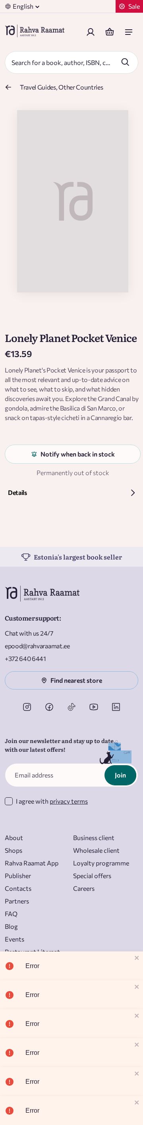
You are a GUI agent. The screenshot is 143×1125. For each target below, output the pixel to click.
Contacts (18, 888)
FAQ (11, 913)
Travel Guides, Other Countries (61, 87)
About (14, 837)
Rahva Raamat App (31, 863)
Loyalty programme (101, 863)
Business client (93, 837)
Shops (13, 850)
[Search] (125, 62)
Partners (17, 901)
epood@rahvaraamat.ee (37, 645)
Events (14, 939)
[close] (137, 958)
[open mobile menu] (128, 32)
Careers (84, 888)
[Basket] (109, 32)
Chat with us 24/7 (29, 633)
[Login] (90, 32)
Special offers (92, 875)
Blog (11, 926)
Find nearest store (76, 680)
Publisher (18, 875)
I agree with (52, 801)
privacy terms (69, 801)
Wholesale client (96, 850)
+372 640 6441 (25, 658)
